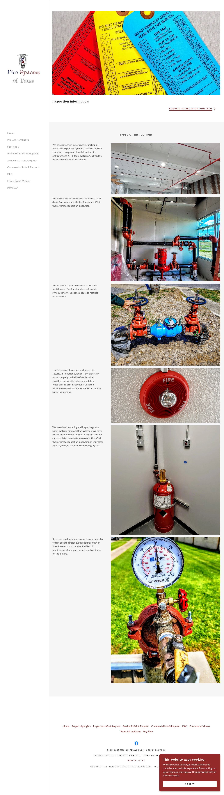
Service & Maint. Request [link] (22, 160)
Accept (190, 784)
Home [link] (10, 132)
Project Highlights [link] (18, 139)
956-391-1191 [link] (136, 760)
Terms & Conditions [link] (130, 731)
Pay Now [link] (12, 187)
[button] (28, 146)
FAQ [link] (10, 174)
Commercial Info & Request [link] (23, 167)
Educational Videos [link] (18, 180)
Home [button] (66, 726)
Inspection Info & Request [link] (22, 153)
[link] (23, 67)
